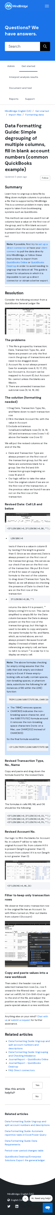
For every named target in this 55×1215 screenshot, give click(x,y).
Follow (45, 178)
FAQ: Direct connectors (22, 1070)
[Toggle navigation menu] (47, 6)
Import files (15, 114)
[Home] (16, 6)
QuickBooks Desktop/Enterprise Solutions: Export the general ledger (25, 1158)
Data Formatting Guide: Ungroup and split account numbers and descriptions (29, 1045)
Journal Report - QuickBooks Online (28, 1059)
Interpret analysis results (23, 77)
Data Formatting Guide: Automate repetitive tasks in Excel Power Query (25, 1133)
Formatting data (34, 114)
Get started (28, 66)
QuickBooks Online (17, 262)
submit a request (20, 1020)
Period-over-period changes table (24, 1150)
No (37, 1096)
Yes (37, 1085)
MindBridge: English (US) (18, 111)
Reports (13, 98)
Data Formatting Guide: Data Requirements (21, 1142)
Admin (11, 66)
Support (30, 98)
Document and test (20, 88)
